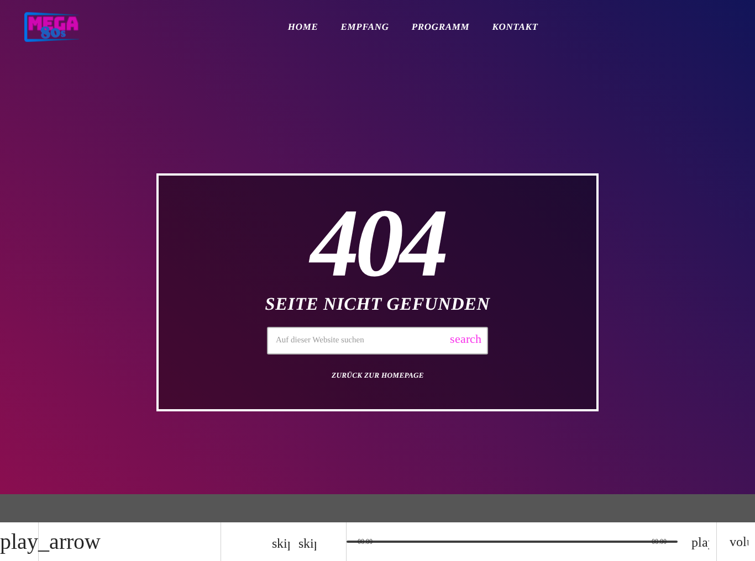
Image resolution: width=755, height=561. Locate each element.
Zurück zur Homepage (378, 375)
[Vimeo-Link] (51, 27)
